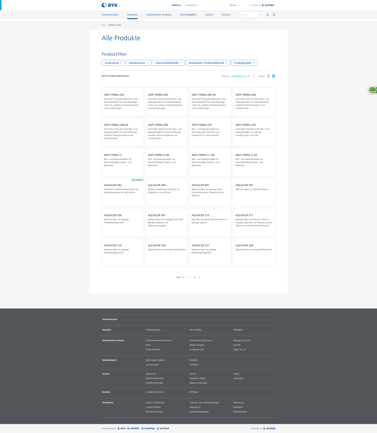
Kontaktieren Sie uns (155, 392)
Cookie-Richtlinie (153, 407)
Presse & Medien (153, 349)
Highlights (237, 329)
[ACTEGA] (163, 428)
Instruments (191, 5)
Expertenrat (151, 373)
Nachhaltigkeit (109, 360)
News (148, 345)
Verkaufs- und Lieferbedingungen (204, 402)
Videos (236, 373)
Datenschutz (195, 407)
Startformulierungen (155, 378)
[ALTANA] (269, 428)
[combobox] (139, 112)
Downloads (238, 378)
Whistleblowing (240, 411)
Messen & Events (197, 345)
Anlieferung (238, 402)
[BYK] (121, 428)
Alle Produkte (195, 329)
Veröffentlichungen (154, 383)
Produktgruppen (153, 329)
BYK (103, 25)
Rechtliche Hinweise (154, 411)
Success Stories (152, 364)
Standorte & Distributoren (201, 340)
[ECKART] (133, 428)
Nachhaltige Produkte (155, 360)
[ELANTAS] (148, 428)
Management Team (241, 340)
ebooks (193, 373)
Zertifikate (194, 364)
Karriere (236, 345)
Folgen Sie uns (239, 349)
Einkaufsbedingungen (199, 411)
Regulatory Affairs (197, 378)
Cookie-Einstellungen (155, 402)
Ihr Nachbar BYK (197, 349)
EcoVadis (193, 360)
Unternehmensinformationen (159, 340)
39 (194, 277)
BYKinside (194, 392)
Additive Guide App (198, 383)
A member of (255, 5)
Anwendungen (109, 319)
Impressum (238, 407)
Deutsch (233, 5)
